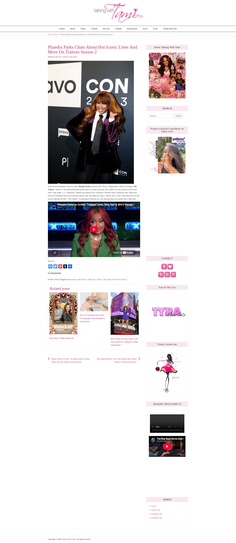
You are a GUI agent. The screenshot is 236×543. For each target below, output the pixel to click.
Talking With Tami (170, 29)
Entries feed (155, 510)
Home (50, 34)
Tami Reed (73, 57)
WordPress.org (156, 518)
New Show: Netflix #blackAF (61, 338)
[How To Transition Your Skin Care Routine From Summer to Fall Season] (94, 302)
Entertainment (132, 29)
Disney (83, 29)
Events (145, 29)
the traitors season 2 (120, 279)
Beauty (72, 29)
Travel (155, 29)
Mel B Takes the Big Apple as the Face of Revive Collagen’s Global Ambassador (124, 342)
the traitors (107, 279)
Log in (153, 506)
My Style (106, 29)
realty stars (92, 279)
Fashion (62, 29)
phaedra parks (71, 279)
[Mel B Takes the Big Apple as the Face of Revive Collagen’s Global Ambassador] (125, 313)
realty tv (100, 279)
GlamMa (118, 29)
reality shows (82, 279)
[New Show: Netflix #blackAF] (63, 313)
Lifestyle (94, 29)
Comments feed (156, 514)
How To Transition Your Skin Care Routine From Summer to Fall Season (92, 318)
